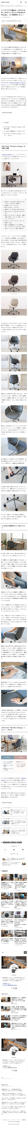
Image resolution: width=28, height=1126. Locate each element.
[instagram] (14, 988)
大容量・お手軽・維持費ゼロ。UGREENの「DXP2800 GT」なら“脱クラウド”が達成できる (14, 1094)
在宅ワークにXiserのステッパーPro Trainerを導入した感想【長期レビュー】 (18, 822)
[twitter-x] (12, 988)
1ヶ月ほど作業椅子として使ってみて (14, 131)
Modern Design (7, 112)
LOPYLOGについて (6, 1119)
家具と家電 (13, 842)
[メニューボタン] (25, 2)
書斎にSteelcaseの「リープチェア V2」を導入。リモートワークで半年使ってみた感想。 (17, 812)
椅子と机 (19, 842)
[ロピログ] (5, 2)
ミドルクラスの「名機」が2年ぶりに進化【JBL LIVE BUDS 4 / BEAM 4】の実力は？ (13, 1107)
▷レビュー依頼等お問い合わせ (9, 985)
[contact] (16, 988)
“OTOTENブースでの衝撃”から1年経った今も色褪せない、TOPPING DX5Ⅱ (14, 1098)
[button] (5, 849)
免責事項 (24, 1119)
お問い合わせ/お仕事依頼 (14, 1121)
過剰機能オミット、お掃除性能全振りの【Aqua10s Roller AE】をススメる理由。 (12, 1090)
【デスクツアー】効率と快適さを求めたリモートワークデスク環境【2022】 (17, 831)
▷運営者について (6, 983)
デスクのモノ (6, 842)
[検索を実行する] (25, 952)
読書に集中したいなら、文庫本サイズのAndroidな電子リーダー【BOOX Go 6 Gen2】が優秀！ (14, 1103)
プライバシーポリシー (16, 1119)
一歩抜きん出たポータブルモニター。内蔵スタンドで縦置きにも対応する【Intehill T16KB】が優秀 (14, 1112)
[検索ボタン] (21, 2)
